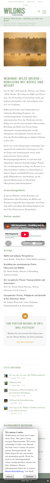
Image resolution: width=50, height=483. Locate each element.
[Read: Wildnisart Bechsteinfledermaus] (6, 401)
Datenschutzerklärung (14, 471)
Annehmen (29, 477)
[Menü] (43, 11)
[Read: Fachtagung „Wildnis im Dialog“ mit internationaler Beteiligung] (6, 390)
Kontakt (25, 5)
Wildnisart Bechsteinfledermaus (21, 400)
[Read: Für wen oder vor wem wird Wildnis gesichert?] (6, 376)
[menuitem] (16, 1)
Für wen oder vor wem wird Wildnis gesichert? (27, 375)
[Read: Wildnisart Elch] (6, 383)
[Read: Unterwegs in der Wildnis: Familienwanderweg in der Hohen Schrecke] (6, 408)
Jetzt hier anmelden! (25, 341)
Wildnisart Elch (15, 382)
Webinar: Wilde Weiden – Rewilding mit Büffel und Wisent (23, 19)
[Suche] (37, 11)
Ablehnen (9, 477)
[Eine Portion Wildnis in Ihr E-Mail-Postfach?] (25, 316)
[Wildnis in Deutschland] (21, 11)
